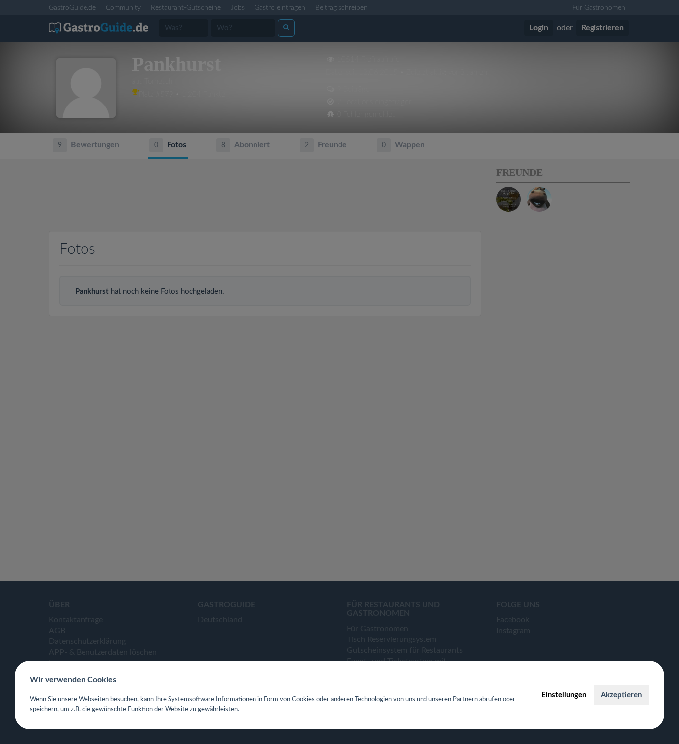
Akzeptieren (621, 695)
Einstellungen (563, 695)
